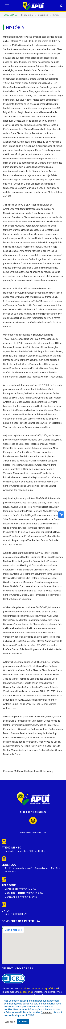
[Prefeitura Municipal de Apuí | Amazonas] (33, 6)
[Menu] (6, 6)
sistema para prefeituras (45, 988)
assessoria (26, 992)
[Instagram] (33, 820)
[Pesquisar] (61, 6)
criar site (23, 988)
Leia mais (47, 1012)
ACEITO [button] (23, 1021)
